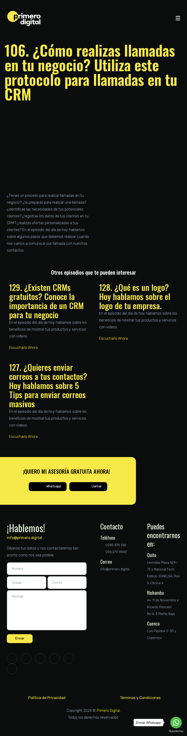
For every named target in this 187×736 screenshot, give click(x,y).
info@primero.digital (24, 538)
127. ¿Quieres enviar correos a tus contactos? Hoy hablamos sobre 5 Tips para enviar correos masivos (48, 385)
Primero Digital (108, 710)
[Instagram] (26, 658)
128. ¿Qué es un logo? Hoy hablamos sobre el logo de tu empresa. (134, 296)
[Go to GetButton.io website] (176, 731)
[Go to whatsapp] (176, 722)
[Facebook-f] (12, 658)
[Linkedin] (40, 658)
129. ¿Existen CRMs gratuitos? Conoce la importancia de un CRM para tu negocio (46, 301)
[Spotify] (54, 658)
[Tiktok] (12, 669)
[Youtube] (68, 658)
